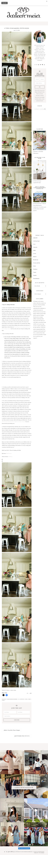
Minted (34, 256)
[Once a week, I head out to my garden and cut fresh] (12, 810)
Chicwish (35, 247)
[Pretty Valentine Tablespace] (39, 149)
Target (34, 272)
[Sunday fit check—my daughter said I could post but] (12, 834)
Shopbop (35, 269)
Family (29, 699)
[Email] (44, 64)
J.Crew (34, 253)
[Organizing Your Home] (39, 179)
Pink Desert (9, 453)
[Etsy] (42, 64)
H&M (34, 250)
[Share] (27, 693)
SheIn (34, 266)
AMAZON (35, 238)
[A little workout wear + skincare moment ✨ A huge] (36, 762)
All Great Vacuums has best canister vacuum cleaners (13, 421)
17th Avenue (41, 852)
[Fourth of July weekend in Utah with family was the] (36, 834)
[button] (24, 23)
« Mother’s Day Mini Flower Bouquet (11, 730)
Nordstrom (35, 259)
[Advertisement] (24, 382)
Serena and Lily (36, 263)
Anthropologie (36, 241)
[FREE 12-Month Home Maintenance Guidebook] (39, 201)
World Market (36, 278)
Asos (34, 244)
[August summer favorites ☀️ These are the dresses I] (12, 762)
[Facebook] (35, 64)
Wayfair (35, 275)
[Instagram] (38, 64)
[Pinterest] (37, 64)
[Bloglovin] (40, 64)
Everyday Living (24, 699)
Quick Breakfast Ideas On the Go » (22, 735)
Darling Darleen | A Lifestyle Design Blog (24, 12)
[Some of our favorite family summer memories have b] (36, 810)
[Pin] (30, 693)
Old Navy (10, 456)
